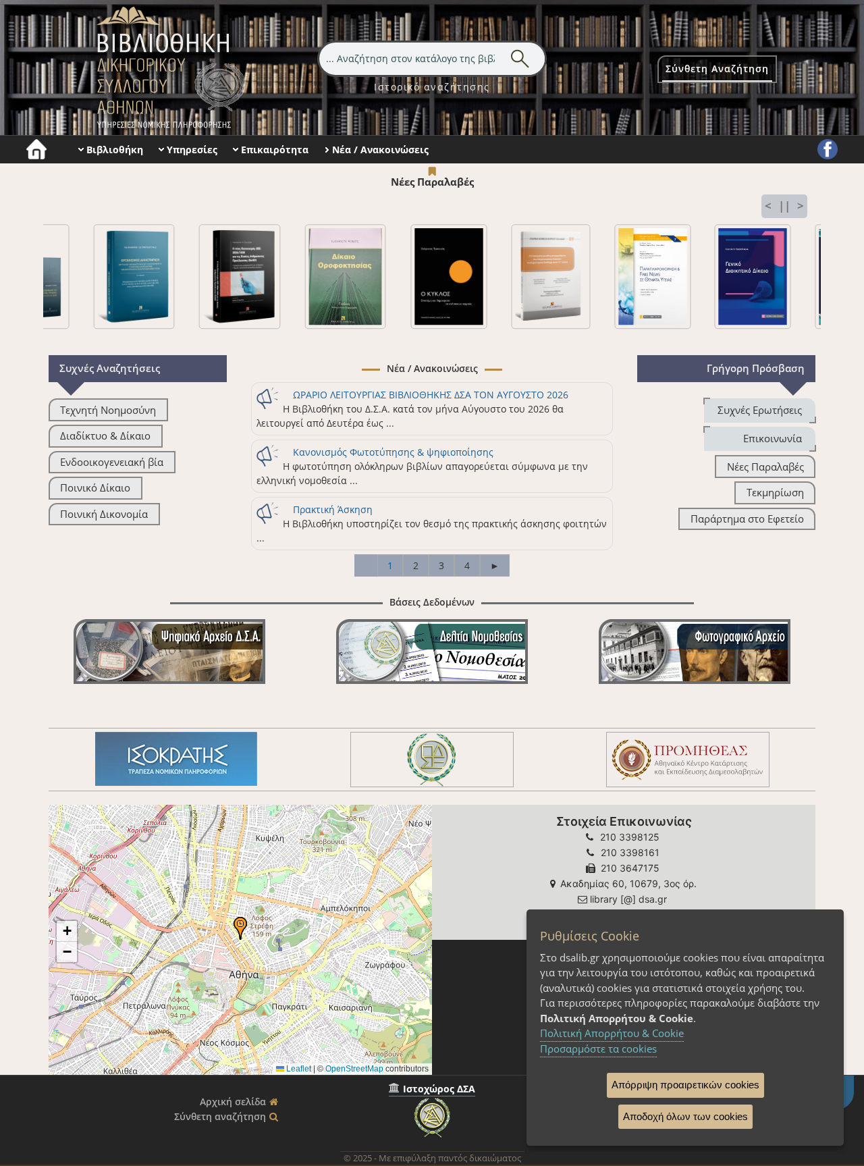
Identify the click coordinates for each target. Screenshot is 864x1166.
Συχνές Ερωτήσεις (760, 410)
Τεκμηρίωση (775, 492)
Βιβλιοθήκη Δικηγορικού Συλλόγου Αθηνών (168, 67)
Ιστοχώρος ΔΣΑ (439, 1088)
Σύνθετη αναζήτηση (220, 1116)
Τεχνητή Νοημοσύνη (108, 410)
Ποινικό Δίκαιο (95, 488)
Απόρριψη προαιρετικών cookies (685, 1084)
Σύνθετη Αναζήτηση (717, 68)
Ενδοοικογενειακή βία (111, 462)
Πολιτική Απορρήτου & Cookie (612, 1033)
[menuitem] (432, 86)
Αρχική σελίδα (233, 1101)
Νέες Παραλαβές (765, 467)
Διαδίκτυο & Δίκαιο (105, 436)
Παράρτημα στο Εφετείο (747, 519)
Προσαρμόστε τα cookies (598, 1048)
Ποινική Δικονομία (104, 514)
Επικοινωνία (772, 438)
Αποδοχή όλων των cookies (685, 1116)
